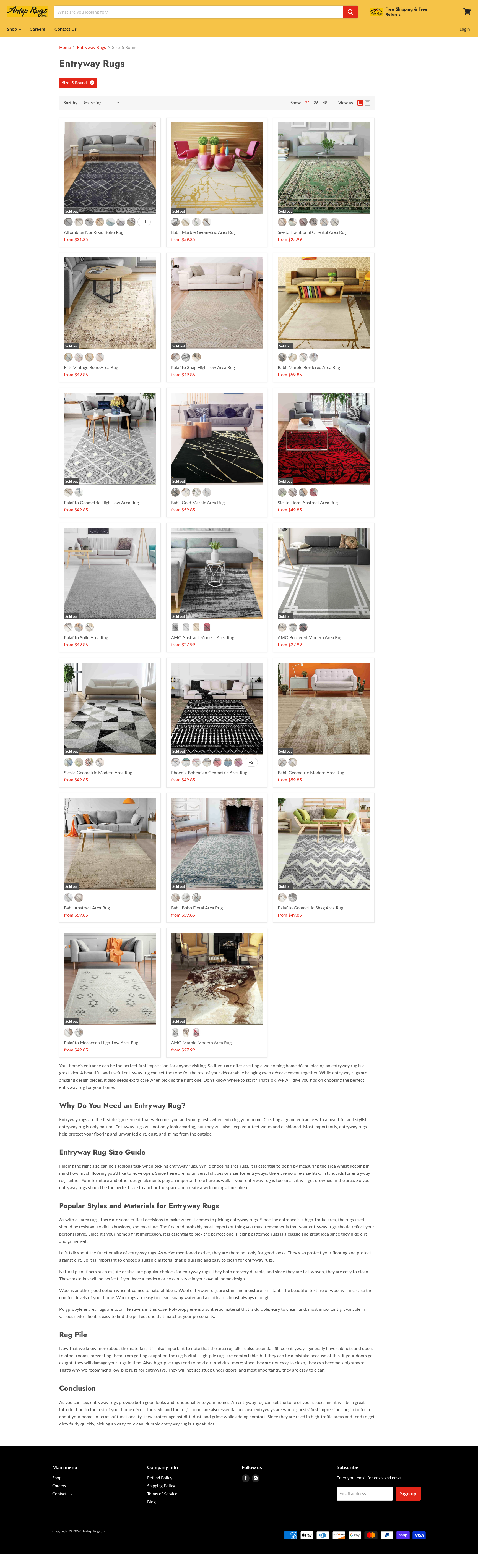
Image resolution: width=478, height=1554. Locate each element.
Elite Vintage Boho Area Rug (91, 367)
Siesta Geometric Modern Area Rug (98, 772)
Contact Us (65, 29)
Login (464, 29)
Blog (151, 1501)
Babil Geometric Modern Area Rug (311, 772)
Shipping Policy (161, 1485)
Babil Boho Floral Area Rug (197, 907)
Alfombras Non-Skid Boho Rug (93, 232)
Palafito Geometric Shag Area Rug (310, 907)
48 (325, 102)
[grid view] (360, 103)
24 (307, 102)
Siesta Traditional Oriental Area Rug (312, 232)
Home (65, 47)
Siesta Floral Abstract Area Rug (308, 502)
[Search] (350, 12)
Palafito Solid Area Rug (86, 637)
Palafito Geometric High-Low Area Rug (101, 502)
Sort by (70, 102)
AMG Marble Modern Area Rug (201, 1042)
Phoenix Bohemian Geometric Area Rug (209, 772)
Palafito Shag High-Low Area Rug (203, 367)
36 (316, 102)
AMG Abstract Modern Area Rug (202, 637)
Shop (12, 29)
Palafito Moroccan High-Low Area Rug (101, 1042)
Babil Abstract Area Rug (87, 907)
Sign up (408, 1493)
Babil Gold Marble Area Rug (198, 502)
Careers (37, 29)
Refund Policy (159, 1477)
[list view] (367, 103)
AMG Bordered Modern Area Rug (310, 637)
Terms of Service (162, 1493)
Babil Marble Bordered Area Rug (309, 367)
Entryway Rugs (91, 47)
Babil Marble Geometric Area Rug (203, 232)
